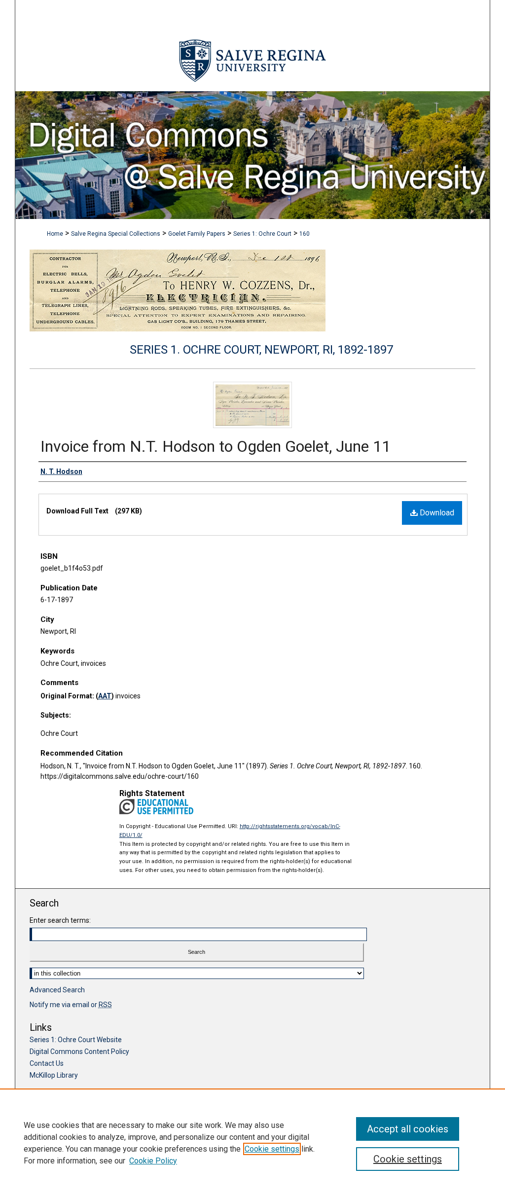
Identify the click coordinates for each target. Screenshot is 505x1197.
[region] (252, 1142)
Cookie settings (272, 1149)
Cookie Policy (153, 1160)
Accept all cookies (407, 1129)
